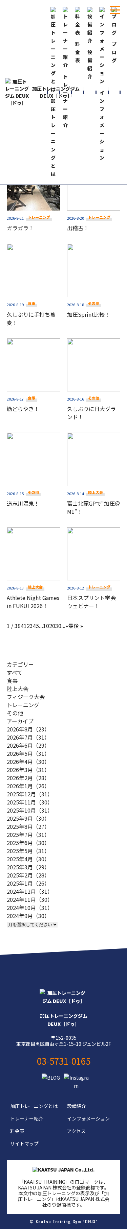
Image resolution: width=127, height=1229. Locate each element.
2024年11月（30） (30, 899)
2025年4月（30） (28, 859)
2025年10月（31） (30, 810)
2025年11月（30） (30, 802)
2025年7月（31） (28, 834)
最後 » (75, 626)
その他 (15, 713)
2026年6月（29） (28, 745)
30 (58, 626)
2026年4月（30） (28, 761)
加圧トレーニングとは (34, 1106)
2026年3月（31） (28, 770)
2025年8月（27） (28, 826)
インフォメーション (88, 1118)
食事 (12, 680)
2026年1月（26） (28, 786)
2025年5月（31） (28, 851)
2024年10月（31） (30, 907)
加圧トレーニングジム (63, 1019)
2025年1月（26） (28, 883)
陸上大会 (17, 688)
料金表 (17, 1131)
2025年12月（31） (30, 794)
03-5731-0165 (63, 1061)
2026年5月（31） (28, 753)
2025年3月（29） (28, 867)
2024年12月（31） (30, 891)
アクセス (76, 1131)
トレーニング (23, 705)
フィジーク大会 (26, 697)
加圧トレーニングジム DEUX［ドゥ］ (56, 92)
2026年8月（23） (28, 729)
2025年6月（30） (28, 843)
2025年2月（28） (28, 875)
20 (52, 626)
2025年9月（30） (28, 818)
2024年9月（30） (28, 916)
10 (46, 626)
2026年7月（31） (28, 737)
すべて (14, 672)
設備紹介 (76, 1106)
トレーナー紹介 (26, 1118)
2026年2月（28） (28, 778)
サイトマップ (24, 1143)
